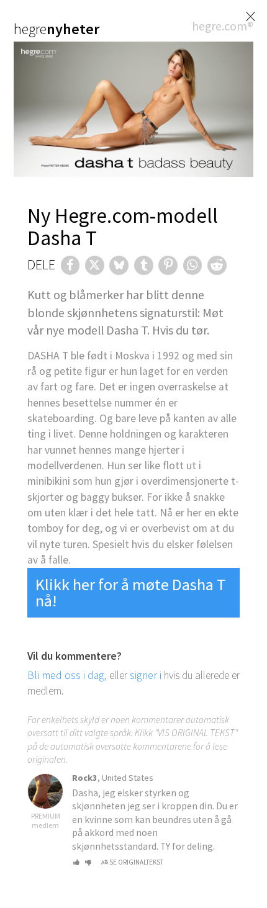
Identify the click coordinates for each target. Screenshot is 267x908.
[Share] (70, 265)
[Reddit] (217, 265)
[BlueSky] (119, 265)
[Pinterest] (168, 265)
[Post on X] (94, 265)
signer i (145, 675)
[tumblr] (143, 265)
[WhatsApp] (192, 265)
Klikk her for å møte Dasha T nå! (130, 592)
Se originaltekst (136, 862)
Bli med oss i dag (65, 675)
